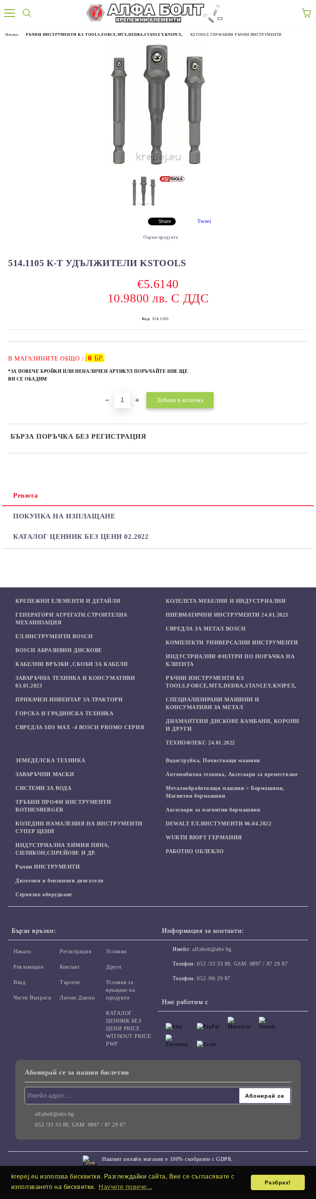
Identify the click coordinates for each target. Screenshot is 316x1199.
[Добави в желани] (297, 354)
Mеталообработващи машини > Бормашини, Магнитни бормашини (225, 792)
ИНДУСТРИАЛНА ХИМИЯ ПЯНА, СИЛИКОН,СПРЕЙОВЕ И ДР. (62, 849)
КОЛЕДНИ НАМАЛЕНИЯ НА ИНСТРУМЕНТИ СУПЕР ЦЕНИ (79, 827)
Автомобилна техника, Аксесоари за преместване (232, 774)
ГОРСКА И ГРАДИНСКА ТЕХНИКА (64, 713)
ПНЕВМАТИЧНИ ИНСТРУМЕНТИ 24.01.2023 (227, 615)
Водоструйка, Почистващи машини (213, 760)
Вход (19, 982)
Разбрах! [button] (278, 1182)
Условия (116, 951)
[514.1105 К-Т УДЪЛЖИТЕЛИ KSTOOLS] (158, 164)
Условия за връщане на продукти (120, 990)
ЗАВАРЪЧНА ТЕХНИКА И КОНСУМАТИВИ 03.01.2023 (75, 682)
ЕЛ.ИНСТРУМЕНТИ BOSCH (53, 636)
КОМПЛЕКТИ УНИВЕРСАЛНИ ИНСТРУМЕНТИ (232, 643)
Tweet (204, 221)
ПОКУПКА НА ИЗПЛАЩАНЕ (64, 516)
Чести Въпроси (32, 998)
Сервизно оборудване (43, 894)
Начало (11, 34)
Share (164, 221)
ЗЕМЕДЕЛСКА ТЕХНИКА (50, 760)
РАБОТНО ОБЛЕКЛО (195, 851)
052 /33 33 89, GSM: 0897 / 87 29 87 (242, 964)
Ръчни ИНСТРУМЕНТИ (47, 867)
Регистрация (75, 951)
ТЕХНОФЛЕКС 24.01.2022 (200, 743)
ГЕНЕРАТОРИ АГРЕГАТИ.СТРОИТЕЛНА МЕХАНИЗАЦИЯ (71, 618)
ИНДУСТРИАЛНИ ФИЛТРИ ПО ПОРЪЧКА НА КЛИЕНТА (230, 660)
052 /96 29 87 (213, 978)
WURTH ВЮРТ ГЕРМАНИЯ (204, 837)
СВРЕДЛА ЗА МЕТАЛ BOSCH (205, 629)
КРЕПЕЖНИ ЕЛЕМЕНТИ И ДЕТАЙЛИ (67, 601)
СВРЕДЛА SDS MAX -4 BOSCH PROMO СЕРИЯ (79, 727)
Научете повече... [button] (125, 1187)
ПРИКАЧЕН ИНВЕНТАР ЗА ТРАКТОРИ (69, 700)
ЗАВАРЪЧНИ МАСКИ (44, 774)
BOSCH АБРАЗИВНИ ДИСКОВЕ (58, 650)
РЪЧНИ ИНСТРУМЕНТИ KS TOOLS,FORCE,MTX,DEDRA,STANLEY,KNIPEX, (104, 34)
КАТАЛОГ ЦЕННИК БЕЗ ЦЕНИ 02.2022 (80, 536)
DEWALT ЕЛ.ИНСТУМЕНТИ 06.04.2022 (218, 824)
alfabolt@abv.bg (211, 949)
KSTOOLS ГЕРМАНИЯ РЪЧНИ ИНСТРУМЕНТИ (236, 34)
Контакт (70, 967)
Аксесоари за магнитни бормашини (213, 810)
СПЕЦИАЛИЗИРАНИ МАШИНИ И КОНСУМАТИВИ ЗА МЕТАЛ (212, 703)
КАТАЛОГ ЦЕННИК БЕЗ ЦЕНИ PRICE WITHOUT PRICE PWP (128, 1028)
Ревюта (25, 495)
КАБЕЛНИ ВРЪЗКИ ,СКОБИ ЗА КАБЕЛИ (71, 664)
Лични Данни (77, 998)
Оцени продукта (160, 237)
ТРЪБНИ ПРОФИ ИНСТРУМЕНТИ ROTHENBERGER (63, 806)
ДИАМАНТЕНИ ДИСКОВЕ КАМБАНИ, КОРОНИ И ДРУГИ (232, 725)
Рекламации (28, 967)
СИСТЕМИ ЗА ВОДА (43, 788)
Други (114, 967)
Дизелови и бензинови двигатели (59, 881)
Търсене (70, 982)
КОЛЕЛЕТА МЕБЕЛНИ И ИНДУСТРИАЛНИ (226, 601)
